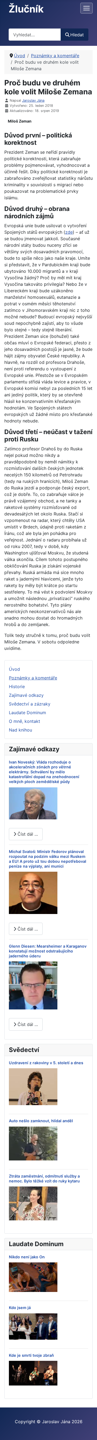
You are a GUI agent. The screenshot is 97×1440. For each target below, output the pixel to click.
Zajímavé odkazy (26, 695)
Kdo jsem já (20, 1307)
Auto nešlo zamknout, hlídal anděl (41, 1120)
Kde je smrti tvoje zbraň (31, 1355)
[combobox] (35, 34)
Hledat (77, 34)
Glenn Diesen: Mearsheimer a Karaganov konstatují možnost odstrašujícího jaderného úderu (47, 951)
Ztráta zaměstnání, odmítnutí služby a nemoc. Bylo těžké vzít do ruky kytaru (44, 1178)
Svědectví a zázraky (29, 704)
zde (69, 232)
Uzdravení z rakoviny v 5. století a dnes (46, 1062)
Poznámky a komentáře (33, 678)
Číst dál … (27, 834)
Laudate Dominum (27, 712)
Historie (17, 686)
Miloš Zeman (20, 121)
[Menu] (86, 8)
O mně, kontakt (24, 721)
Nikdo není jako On (27, 1257)
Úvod (14, 669)
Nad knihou (20, 730)
